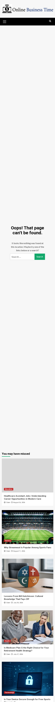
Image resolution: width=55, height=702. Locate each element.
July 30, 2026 (18, 603)
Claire (8, 502)
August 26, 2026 (19, 502)
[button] (4, 21)
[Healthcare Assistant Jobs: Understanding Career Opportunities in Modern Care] (27, 475)
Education (8, 489)
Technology (9, 692)
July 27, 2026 (18, 654)
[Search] (50, 21)
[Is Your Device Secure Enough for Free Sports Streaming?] (27, 679)
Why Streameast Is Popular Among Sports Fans (27, 547)
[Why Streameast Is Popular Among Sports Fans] (27, 527)
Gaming (8, 541)
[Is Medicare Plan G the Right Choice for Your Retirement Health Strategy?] (27, 627)
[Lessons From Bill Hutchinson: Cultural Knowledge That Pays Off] (27, 576)
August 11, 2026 (19, 551)
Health (7, 641)
